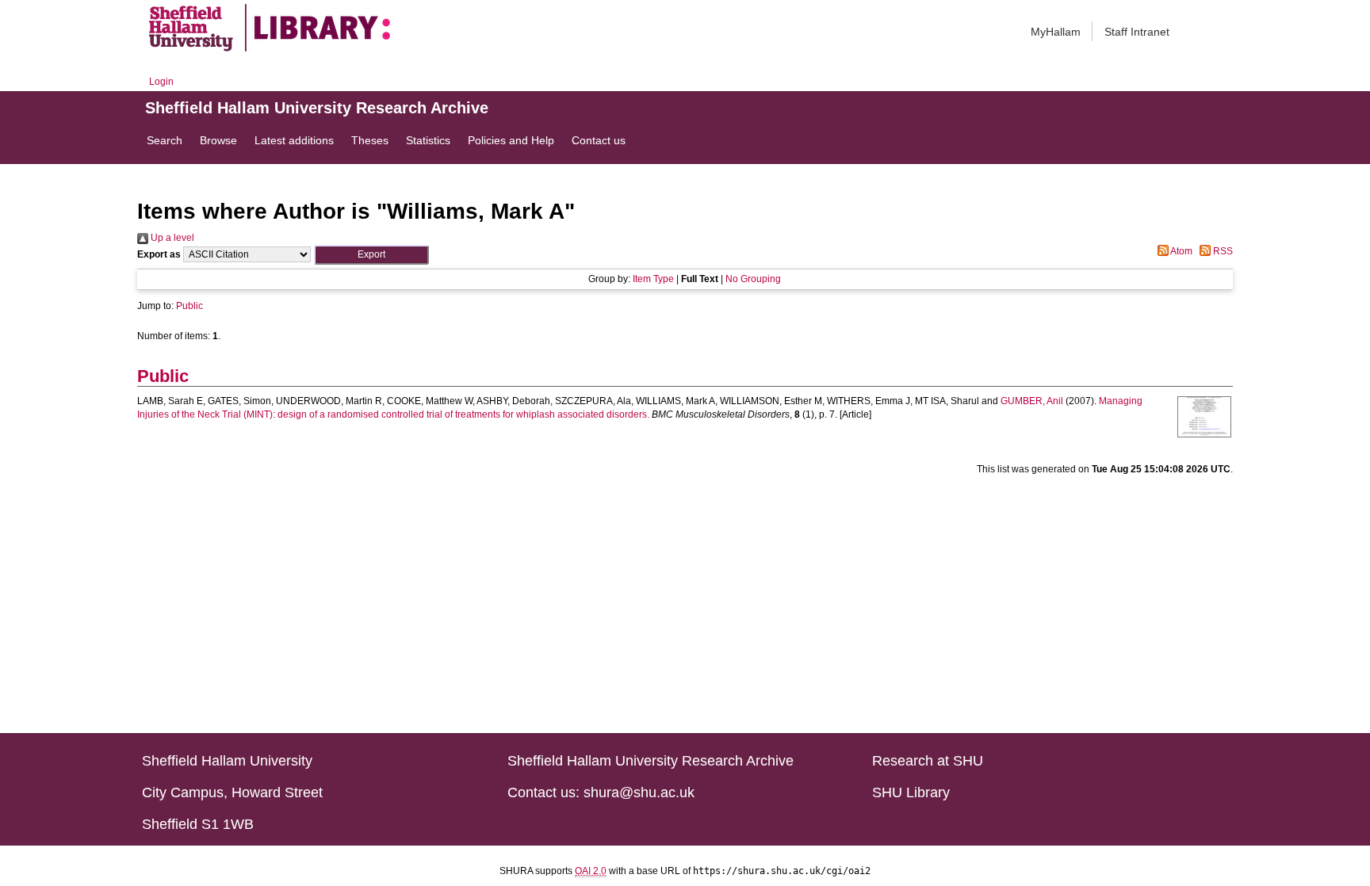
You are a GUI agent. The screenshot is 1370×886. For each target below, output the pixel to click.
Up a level (171, 237)
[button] (371, 255)
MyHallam (1056, 31)
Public (189, 305)
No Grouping (753, 279)
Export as (159, 254)
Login (161, 81)
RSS (1222, 251)
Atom (1180, 251)
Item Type (653, 279)
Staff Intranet (1136, 31)
